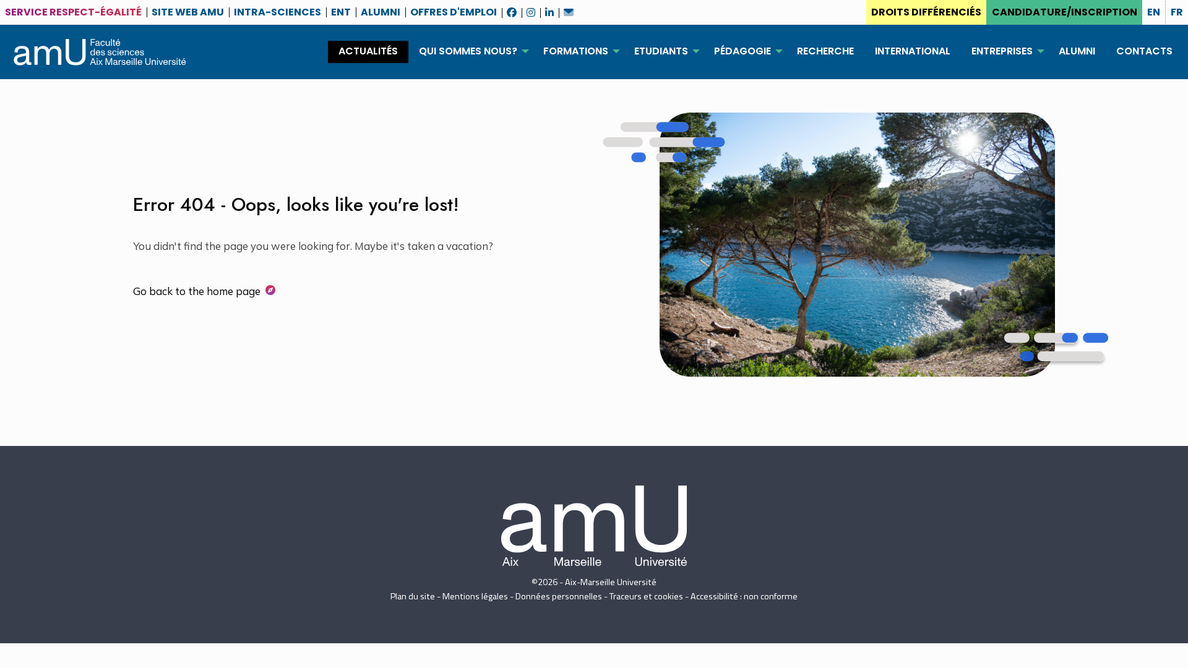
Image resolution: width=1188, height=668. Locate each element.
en (1153, 12)
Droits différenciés (926, 12)
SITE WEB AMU (188, 9)
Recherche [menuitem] (825, 51)
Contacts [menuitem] (1144, 51)
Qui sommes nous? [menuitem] (468, 51)
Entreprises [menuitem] (1002, 51)
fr (1177, 12)
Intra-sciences (277, 9)
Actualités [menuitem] (368, 51)
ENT (341, 9)
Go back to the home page (196, 291)
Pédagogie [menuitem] (742, 51)
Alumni (380, 9)
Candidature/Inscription (1064, 12)
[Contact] (569, 8)
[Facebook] (512, 8)
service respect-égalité (73, 12)
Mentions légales (475, 596)
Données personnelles (558, 596)
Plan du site (412, 596)
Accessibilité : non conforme (744, 596)
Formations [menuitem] (575, 51)
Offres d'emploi (453, 9)
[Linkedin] (549, 8)
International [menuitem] (912, 51)
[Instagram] (531, 8)
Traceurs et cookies (646, 596)
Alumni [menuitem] (1077, 51)
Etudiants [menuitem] (661, 51)
